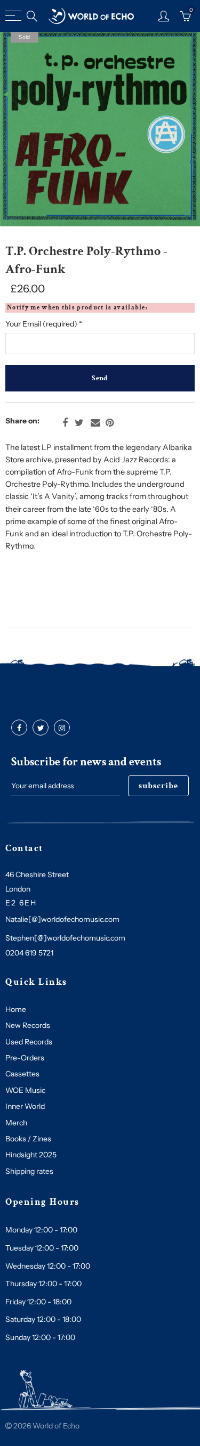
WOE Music (25, 1090)
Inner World (25, 1106)
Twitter (79, 423)
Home (15, 1009)
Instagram (61, 728)
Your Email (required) (43, 324)
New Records (27, 1025)
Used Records (28, 1042)
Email (95, 423)
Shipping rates (29, 1171)
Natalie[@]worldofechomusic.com (62, 919)
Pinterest (110, 423)
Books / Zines (28, 1138)
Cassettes (22, 1074)
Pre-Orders (24, 1058)
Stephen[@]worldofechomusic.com (65, 938)
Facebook (65, 423)
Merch (16, 1123)
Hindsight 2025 (31, 1154)
